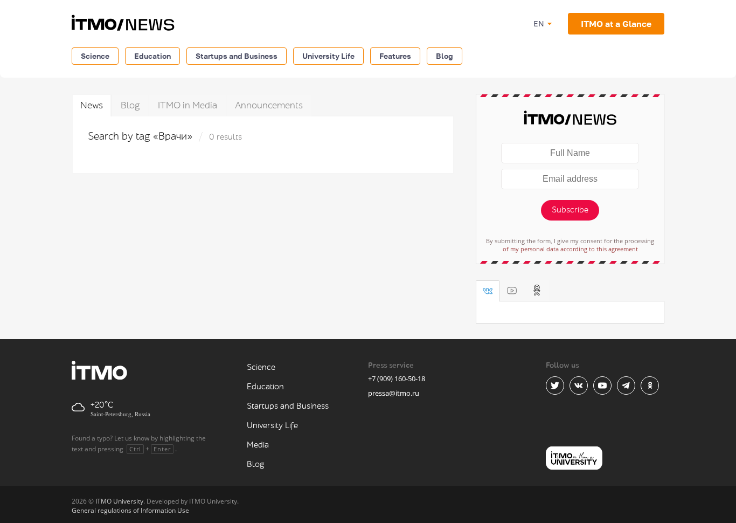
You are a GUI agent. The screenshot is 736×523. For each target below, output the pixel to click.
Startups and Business (236, 55)
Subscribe (570, 210)
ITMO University (119, 501)
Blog (444, 55)
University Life (328, 55)
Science (95, 55)
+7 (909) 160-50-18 (396, 378)
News (91, 105)
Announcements (269, 105)
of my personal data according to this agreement (570, 249)
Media (258, 445)
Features (395, 55)
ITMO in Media (187, 105)
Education (152, 55)
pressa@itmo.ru (393, 393)
